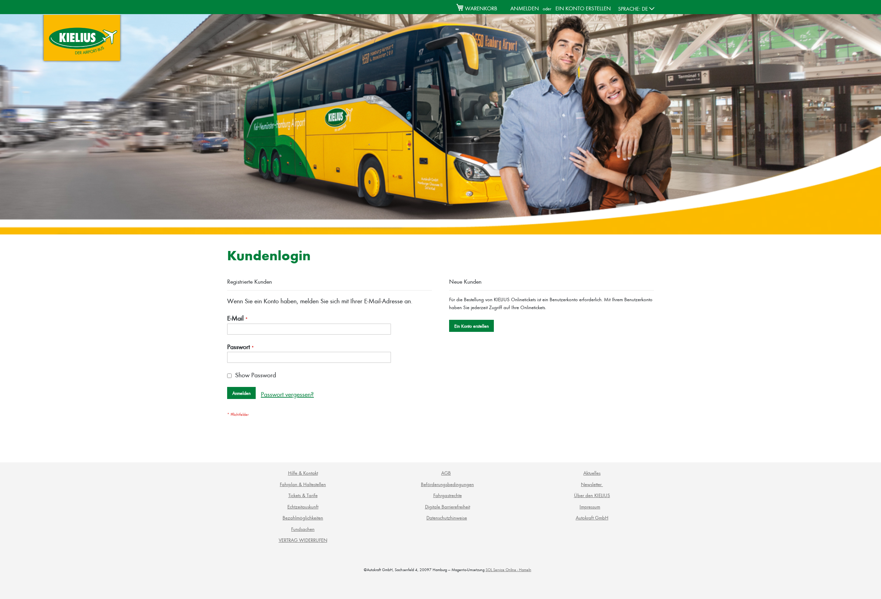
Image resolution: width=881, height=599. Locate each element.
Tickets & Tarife (303, 495)
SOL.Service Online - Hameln (508, 569)
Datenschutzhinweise (446, 517)
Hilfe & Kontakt (303, 473)
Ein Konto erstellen (583, 8)
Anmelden (524, 8)
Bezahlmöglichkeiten (303, 517)
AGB (446, 473)
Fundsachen (303, 529)
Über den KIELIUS (592, 495)
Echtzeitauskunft (302, 506)
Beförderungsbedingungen (447, 484)
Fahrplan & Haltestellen (303, 484)
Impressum (590, 506)
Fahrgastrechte (447, 495)
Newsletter (592, 484)
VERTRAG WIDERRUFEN (303, 540)
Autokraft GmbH (592, 517)
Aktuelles (592, 473)
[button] (636, 8)
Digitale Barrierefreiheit (447, 506)
